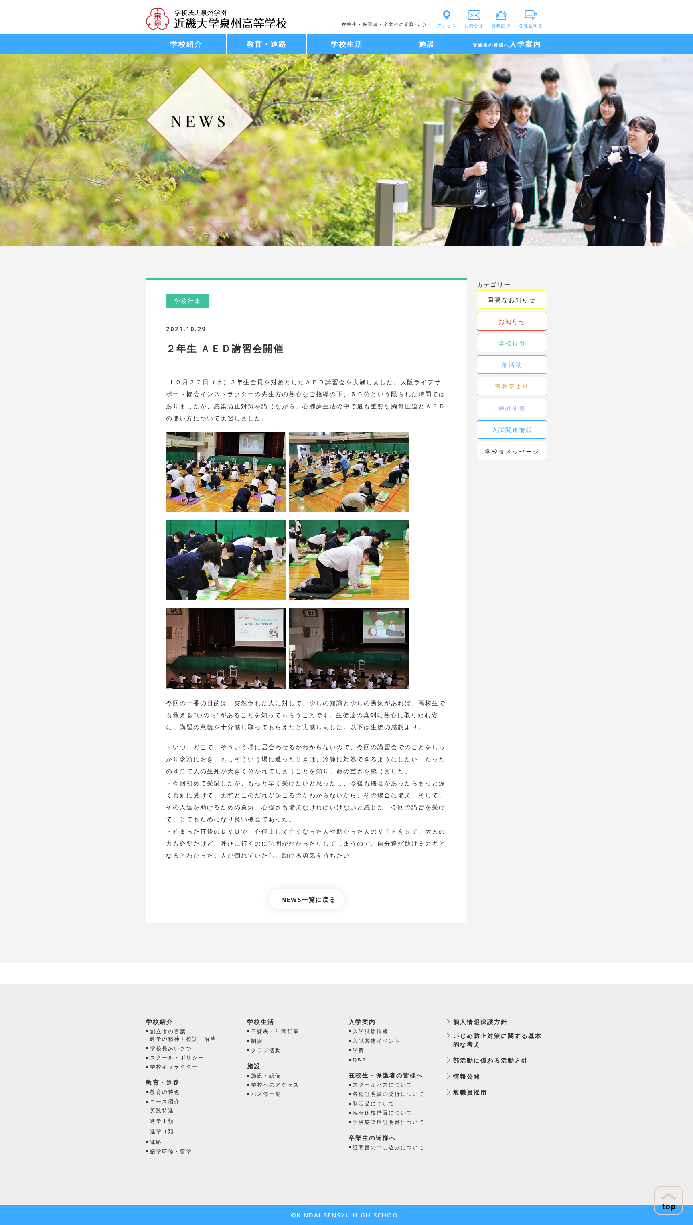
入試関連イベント (377, 1040)
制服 (257, 1040)
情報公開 (466, 1076)
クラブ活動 (266, 1050)
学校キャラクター (174, 1066)
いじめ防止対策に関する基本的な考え (497, 1040)
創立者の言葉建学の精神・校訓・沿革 (183, 1035)
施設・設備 (266, 1075)
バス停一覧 (266, 1093)
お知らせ (512, 321)
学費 (359, 1050)
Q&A (360, 1059)
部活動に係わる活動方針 (490, 1060)
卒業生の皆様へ (372, 1138)
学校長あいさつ (171, 1048)
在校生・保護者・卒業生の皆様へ (381, 24)
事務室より (512, 386)
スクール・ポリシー (177, 1057)
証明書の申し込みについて (389, 1147)
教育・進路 (163, 1082)
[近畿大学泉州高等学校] (216, 18)
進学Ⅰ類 (162, 1120)
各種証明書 (531, 25)
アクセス (446, 25)
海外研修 (512, 408)
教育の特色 (165, 1091)
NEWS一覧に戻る (308, 899)
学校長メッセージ (512, 451)
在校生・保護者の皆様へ (386, 1075)
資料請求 (501, 25)
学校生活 (260, 1022)
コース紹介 (165, 1101)
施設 (254, 1066)
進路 (156, 1142)
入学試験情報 (371, 1031)
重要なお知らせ (512, 300)
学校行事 (512, 343)
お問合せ (474, 25)
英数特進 (162, 1110)
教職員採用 (470, 1092)
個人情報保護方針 (480, 1022)
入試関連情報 (512, 430)
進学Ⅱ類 (162, 1131)
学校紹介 (159, 1022)
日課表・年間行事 (275, 1031)
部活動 (512, 365)
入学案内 (362, 1022)
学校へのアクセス (275, 1084)
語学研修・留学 (171, 1151)
